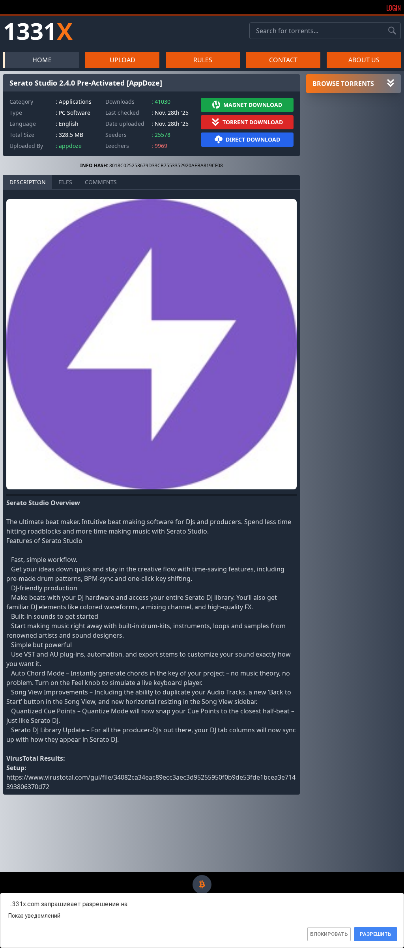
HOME (42, 60)
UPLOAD (122, 60)
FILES (65, 182)
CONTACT (283, 60)
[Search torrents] (392, 30)
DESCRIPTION (27, 182)
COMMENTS (101, 182)
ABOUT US (364, 60)
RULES (202, 60)
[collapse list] (391, 83)
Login (393, 8)
